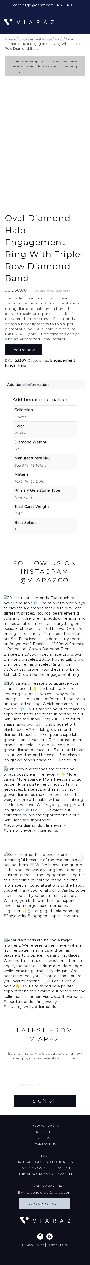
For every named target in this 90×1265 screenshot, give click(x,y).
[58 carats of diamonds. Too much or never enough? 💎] (45, 636)
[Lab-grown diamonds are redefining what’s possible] (45, 808)
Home (10, 39)
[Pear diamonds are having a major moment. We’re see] (45, 979)
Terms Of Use (58, 1245)
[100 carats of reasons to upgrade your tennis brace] (45, 722)
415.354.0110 (67, 5)
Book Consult (45, 1204)
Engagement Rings (35, 39)
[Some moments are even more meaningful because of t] (45, 893)
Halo (59, 39)
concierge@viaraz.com (33, 5)
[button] (45, 1101)
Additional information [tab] (28, 384)
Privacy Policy (33, 1245)
